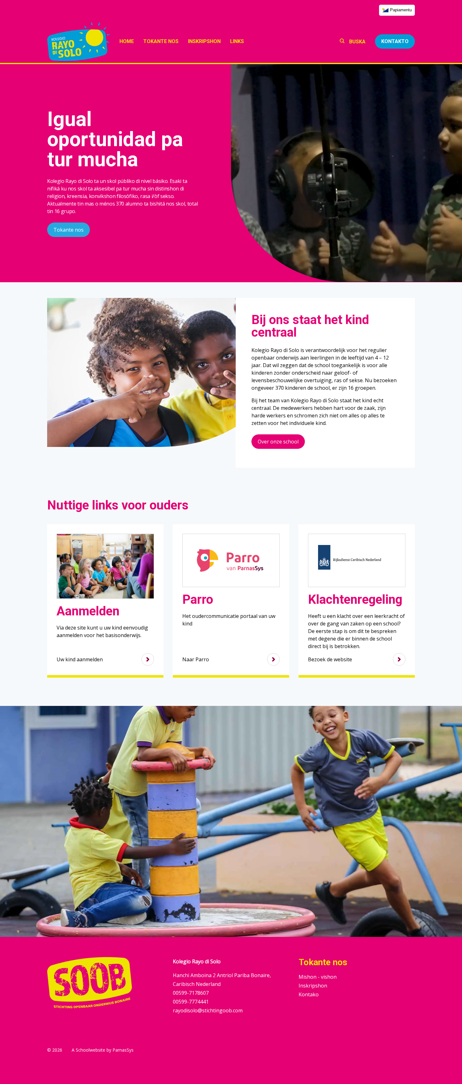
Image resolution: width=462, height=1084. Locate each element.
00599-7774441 (191, 1001)
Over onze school (278, 441)
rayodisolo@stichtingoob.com (208, 1010)
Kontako (309, 994)
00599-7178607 (191, 992)
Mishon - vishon (318, 976)
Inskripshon (313, 985)
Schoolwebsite (90, 1050)
